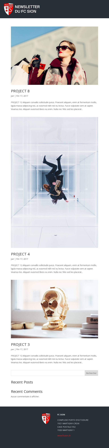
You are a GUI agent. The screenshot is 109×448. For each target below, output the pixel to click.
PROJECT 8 (20, 91)
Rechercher (91, 373)
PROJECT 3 (20, 344)
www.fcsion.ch (64, 435)
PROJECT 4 (20, 254)
